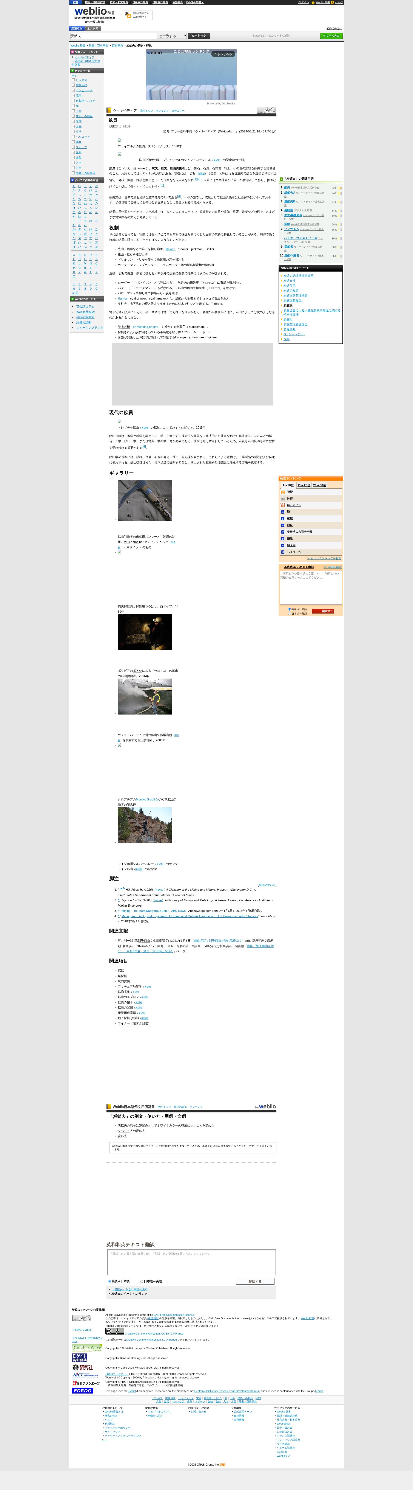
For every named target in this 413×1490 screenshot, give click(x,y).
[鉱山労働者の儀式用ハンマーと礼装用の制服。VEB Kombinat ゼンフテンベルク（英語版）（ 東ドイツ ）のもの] (145, 519)
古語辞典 (178, 2)
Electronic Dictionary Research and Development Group (227, 1391)
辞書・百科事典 (98, 45)
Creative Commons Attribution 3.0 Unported (151, 1339)
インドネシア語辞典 (288, 1439)
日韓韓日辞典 (160, 2)
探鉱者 (288, 246)
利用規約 (110, 1423)
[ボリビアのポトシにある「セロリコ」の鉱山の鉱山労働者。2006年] (145, 649)
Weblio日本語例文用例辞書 (134, 1107)
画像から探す (155, 1415)
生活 (79, 131)
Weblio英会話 (85, 312)
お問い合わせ (198, 1411)
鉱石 (197, 168)
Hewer (170, 249)
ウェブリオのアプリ (159, 1411)
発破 (121, 180)
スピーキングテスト (89, 327)
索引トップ (146, 110)
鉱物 (248, 168)
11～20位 (303, 485)
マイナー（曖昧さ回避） (134, 1023)
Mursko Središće (147, 799)
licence (319, 1391)
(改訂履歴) (153, 1318)
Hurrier (122, 298)
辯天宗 (291, 545)
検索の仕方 (111, 1415)
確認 (290, 518)
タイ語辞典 (283, 1443)
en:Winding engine (145, 326)
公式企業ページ (243, 1411)
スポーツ (81, 147)
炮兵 (287, 339)
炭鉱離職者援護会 (296, 324)
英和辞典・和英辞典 (288, 1419)
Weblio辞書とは (114, 1411)
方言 (79, 167)
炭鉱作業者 (291, 255)
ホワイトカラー (167, 1125)
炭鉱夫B (289, 201)
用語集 (195, 946)
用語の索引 (180, 1106)
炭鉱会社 (290, 280)
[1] (195, 178)
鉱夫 (287, 187)
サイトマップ (112, 1431)
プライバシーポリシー (118, 1427)
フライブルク (127, 146)
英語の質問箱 (85, 317)
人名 (79, 162)
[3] (179, 196)
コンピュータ (84, 90)
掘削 (130, 180)
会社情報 (239, 1415)
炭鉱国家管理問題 (296, 295)
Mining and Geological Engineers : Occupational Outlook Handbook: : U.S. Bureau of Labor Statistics (190, 916)
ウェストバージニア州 (133, 735)
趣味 (79, 142)
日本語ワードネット (117, 1374)
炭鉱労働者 (291, 290)
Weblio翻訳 (283, 1423)
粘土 (227, 168)
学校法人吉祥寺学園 (299, 531)
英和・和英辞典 (119, 2)
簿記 (142, 1125)
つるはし (151, 606)
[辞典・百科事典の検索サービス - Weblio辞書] (94, 14)
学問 (79, 121)
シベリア (124, 1131)
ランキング (162, 110)
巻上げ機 (124, 326)
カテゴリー (178, 110)
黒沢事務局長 (293, 215)
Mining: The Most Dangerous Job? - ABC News (154, 910)
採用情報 (239, 1419)
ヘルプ (339, 2)
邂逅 (290, 538)
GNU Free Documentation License (174, 1314)
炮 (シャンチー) (294, 334)
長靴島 (288, 210)
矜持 (290, 498)
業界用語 (81, 85)
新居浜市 (129, 946)
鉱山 (148, 312)
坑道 (237, 173)
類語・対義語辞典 (95, 2)
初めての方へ (334, 28)
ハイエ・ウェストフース (300, 238)
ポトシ (137, 670)
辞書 (75, 2)
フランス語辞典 (286, 1435)
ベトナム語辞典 (286, 1447)
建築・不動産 (84, 116)
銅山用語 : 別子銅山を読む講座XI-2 (218, 940)
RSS (222, 1465)
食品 (79, 157)
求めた (209, 1125)
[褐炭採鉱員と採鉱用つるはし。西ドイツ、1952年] (119, 552)
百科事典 (117, 45)
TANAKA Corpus (81, 1329)
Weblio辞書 (307, 1318)
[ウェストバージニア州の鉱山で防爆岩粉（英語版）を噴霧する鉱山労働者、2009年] (145, 713)
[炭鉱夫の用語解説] (77, 28)
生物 (79, 152)
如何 (290, 525)
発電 (272, 457)
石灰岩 (216, 168)
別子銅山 (144, 940)
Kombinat (137, 542)
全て (74, 76)
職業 (184, 1125)
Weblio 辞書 (323, 2)
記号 (75, 293)
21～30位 (319, 485)
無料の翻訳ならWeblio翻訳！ (141, 15)
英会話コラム (85, 306)
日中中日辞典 (140, 2)
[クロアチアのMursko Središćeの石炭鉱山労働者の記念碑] (119, 745)
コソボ (167, 427)
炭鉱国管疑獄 (293, 300)
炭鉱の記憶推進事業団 (299, 275)
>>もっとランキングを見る (324, 558)
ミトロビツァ (184, 427)
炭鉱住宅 (290, 285)
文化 (79, 126)
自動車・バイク (86, 100)
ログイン (303, 2)
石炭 (206, 168)
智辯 (290, 491)
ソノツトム (291, 229)
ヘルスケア (83, 136)
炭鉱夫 (114, 126)
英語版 (216, 160)
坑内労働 (124, 981)
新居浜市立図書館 (232, 946)
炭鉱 (178, 298)
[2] (198, 178)
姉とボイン (294, 505)
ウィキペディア (125, 110)
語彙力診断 (83, 322)
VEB (127, 542)
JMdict (132, 1391)
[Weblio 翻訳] (128, 15)
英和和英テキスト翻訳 (130, 1244)
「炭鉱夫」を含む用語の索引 (129, 1289)
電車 (79, 95)
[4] (144, 446)
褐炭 (121, 606)
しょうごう (294, 551)
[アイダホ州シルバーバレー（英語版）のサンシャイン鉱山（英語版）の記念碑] (145, 842)
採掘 (257, 168)
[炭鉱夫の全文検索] (93, 28)
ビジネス (81, 80)
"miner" (160, 889)
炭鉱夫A (289, 192)
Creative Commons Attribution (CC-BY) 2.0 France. (154, 1333)
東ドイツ (132, 547)
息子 (133, 1125)
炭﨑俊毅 (290, 329)
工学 (79, 111)
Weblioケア (283, 1455)
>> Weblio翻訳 (333, 567)
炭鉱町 (288, 319)
